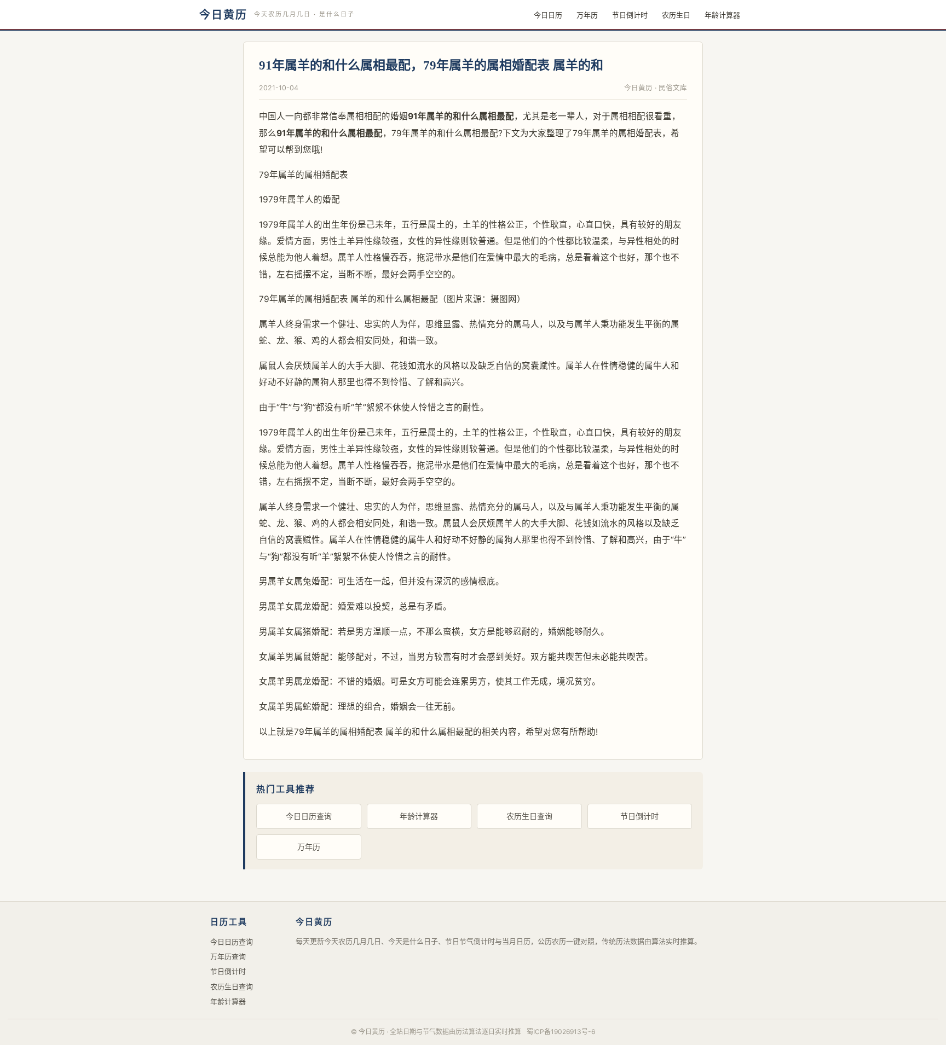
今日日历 (548, 14)
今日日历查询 (309, 816)
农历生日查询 (529, 816)
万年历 (587, 14)
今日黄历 (223, 14)
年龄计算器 (722, 14)
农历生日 (676, 14)
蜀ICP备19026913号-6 (561, 1031)
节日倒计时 (630, 14)
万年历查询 (228, 956)
